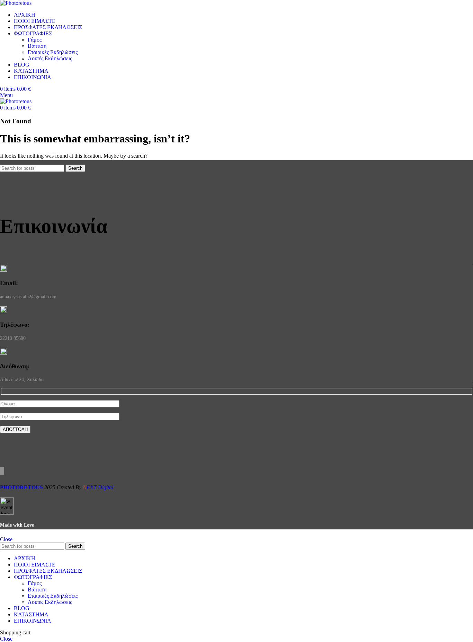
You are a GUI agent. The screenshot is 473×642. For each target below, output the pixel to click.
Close (6, 539)
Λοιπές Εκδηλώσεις (50, 58)
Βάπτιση (37, 46)
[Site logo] (16, 3)
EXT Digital (98, 487)
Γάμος (35, 40)
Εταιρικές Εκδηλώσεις (53, 52)
